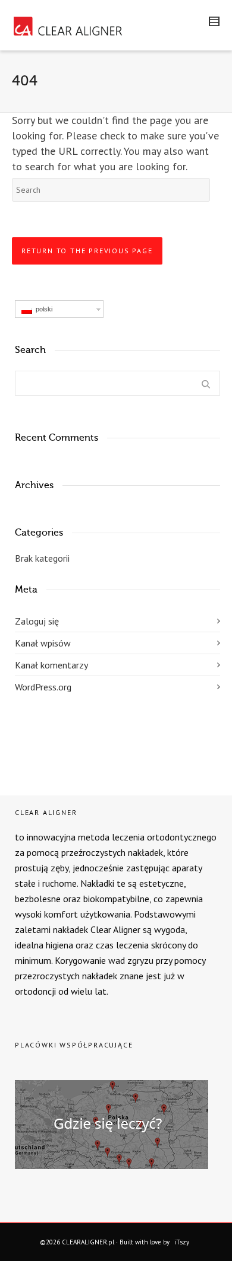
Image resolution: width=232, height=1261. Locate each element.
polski (42, 309)
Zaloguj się (37, 621)
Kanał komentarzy (51, 665)
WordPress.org (43, 687)
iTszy (181, 1242)
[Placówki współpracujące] (18, 1069)
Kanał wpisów (43, 643)
